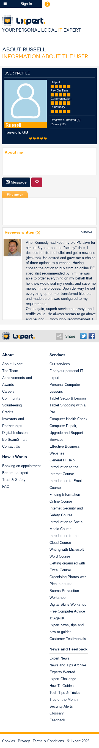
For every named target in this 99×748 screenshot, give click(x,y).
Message (18, 182)
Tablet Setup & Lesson (68, 398)
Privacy (24, 741)
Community (11, 398)
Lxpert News (59, 658)
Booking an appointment (21, 466)
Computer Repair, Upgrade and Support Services (66, 433)
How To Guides (62, 686)
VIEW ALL (87, 232)
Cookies (8, 741)
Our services (60, 364)
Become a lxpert (15, 473)
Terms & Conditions (48, 741)
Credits (7, 412)
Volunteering (12, 405)
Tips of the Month (64, 699)
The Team (10, 371)
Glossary (57, 713)
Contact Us (11, 446)
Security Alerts (61, 706)
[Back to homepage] (50, 20)
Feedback (57, 720)
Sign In (26, 4)
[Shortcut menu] (5, 4)
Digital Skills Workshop (68, 604)
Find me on (15, 194)
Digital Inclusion (15, 433)
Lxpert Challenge (63, 679)
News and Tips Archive (68, 665)
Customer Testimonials (68, 639)
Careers (8, 391)
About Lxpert (12, 364)
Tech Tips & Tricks (65, 693)
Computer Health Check (68, 419)
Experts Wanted (62, 672)
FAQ (5, 486)
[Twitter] (83, 336)
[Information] (47, 4)
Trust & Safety (14, 480)
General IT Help (62, 460)
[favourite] (36, 182)
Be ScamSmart (14, 439)
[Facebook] (92, 336)
